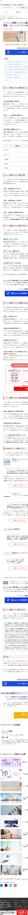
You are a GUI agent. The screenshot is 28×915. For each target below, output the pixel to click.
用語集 (16, 904)
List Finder (16, 907)
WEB (8, 15)
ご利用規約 (23, 900)
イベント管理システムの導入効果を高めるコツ (15, 72)
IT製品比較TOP (2, 15)
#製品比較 (6, 29)
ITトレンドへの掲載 (18, 905)
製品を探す (18, 12)
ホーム (6, 12)
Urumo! (21, 907)
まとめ (6, 80)
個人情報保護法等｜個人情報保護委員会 (17, 274)
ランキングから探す (23, 902)
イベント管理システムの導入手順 (12, 64)
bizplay (25, 907)
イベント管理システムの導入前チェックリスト (15, 61)
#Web (11, 29)
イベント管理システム (14, 15)
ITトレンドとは (17, 900)
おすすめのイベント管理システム (12, 74)
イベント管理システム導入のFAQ (12, 77)
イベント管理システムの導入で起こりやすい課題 (16, 66)
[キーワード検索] (17, 7)
